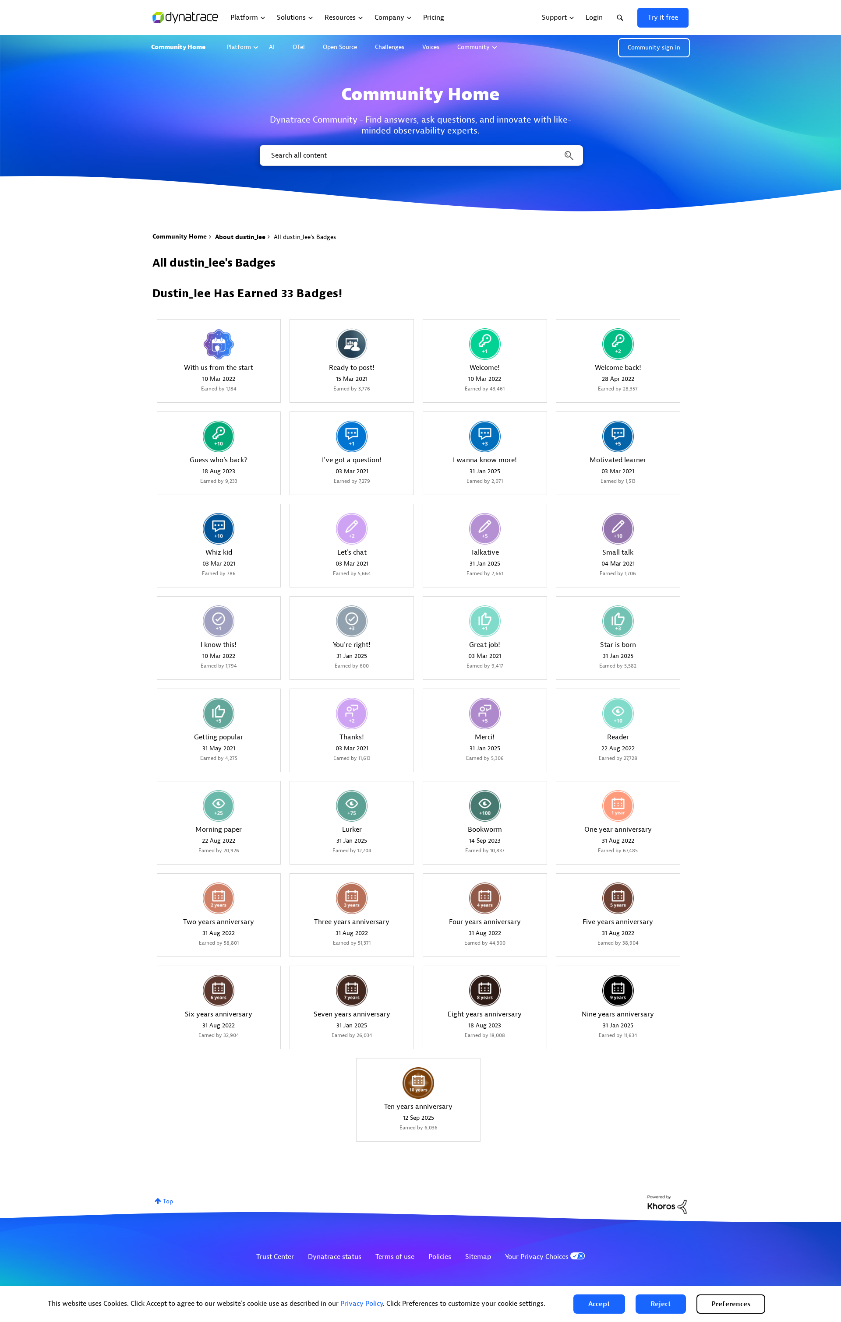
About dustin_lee (240, 237)
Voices (430, 47)
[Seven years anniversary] (351, 990)
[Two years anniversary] (218, 898)
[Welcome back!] (618, 344)
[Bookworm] (485, 806)
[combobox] (421, 155)
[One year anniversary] (618, 806)
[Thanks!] (351, 713)
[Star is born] (618, 621)
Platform (238, 47)
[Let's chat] (351, 529)
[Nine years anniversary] (618, 990)
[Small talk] (618, 529)
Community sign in (654, 47)
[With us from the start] (218, 344)
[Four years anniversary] (485, 898)
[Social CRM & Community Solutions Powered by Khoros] (667, 1204)
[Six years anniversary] (218, 990)
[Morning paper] (218, 806)
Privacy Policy (361, 1303)
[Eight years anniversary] (485, 990)
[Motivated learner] (618, 436)
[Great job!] (485, 621)
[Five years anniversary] (618, 898)
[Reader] (618, 713)
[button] (599, 1304)
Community (473, 47)
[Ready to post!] (351, 344)
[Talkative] (485, 529)
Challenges (389, 47)
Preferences (730, 1304)
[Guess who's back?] (218, 436)
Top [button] (168, 1201)
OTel (299, 47)
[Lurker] (351, 806)
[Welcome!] (485, 344)
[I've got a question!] (351, 436)
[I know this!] (218, 621)
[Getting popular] (218, 713)
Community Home (178, 47)
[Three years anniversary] (351, 898)
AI (272, 47)
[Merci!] (485, 713)
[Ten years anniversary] (418, 1083)
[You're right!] (351, 621)
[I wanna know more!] (485, 436)
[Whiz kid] (218, 529)
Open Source (340, 47)
